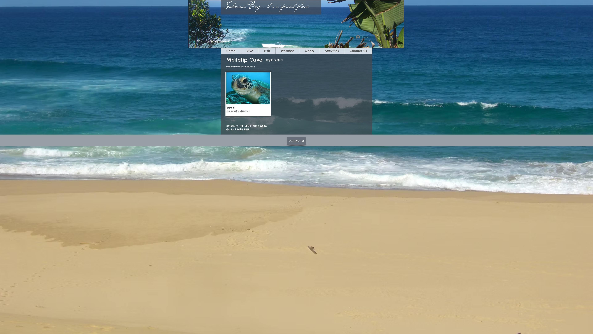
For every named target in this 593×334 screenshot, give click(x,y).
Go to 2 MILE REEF (237, 129)
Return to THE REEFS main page (246, 125)
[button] (248, 94)
